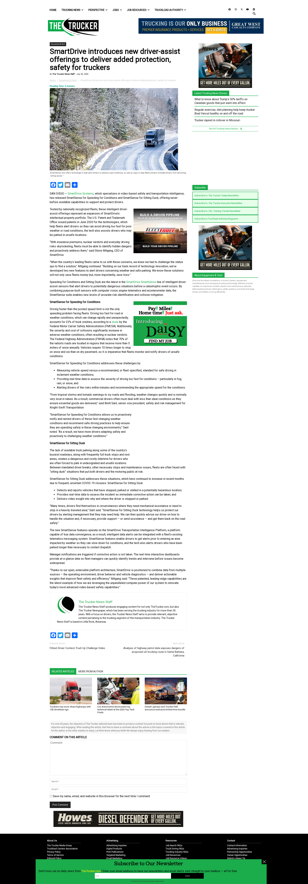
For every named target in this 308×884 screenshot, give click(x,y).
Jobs (115, 10)
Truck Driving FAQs (175, 848)
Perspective (96, 10)
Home (53, 10)
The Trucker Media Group (59, 845)
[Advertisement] (160, 436)
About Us (52, 840)
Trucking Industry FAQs (177, 852)
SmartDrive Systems (81, 193)
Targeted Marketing (115, 855)
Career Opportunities (237, 855)
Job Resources (137, 10)
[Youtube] (246, 9)
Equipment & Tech (58, 44)
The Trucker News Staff (63, 74)
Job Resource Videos (176, 858)
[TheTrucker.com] (71, 27)
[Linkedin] (252, 9)
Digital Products (114, 848)
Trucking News (70, 10)
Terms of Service (55, 855)
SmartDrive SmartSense (141, 282)
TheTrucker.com (91, 871)
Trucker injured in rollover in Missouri (217, 120)
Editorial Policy (54, 858)
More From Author (90, 671)
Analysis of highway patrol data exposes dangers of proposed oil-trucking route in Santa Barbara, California (153, 652)
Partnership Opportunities (239, 852)
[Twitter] (240, 9)
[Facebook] (228, 9)
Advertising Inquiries (116, 845)
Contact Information (237, 845)
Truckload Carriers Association (62, 848)
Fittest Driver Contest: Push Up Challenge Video (77, 648)
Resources (171, 840)
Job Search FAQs (174, 845)
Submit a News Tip (236, 858)
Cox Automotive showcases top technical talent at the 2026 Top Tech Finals (115, 709)
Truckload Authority (169, 10)
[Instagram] (234, 9)
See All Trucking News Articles (224, 128)
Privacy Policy (54, 852)
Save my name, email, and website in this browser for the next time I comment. (101, 796)
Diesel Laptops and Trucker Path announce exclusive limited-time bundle (165, 708)
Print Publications (115, 852)
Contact (231, 840)
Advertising (112, 840)
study (115, 322)
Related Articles (63, 671)
